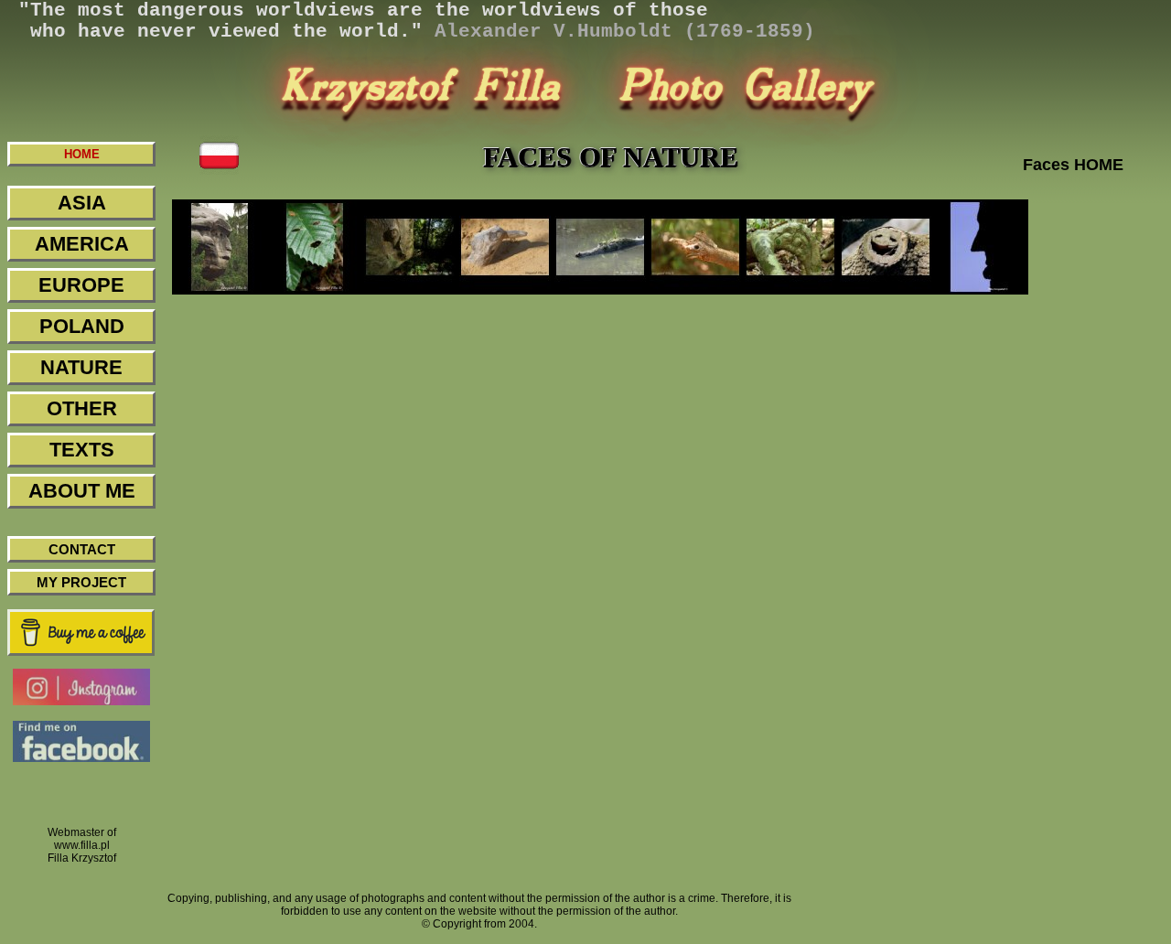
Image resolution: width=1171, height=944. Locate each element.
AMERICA (82, 243)
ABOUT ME (81, 490)
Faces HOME (1073, 165)
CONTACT (81, 549)
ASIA (82, 202)
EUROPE (81, 285)
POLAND (81, 326)
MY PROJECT (81, 582)
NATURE (81, 367)
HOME (82, 154)
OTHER (82, 408)
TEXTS (81, 449)
